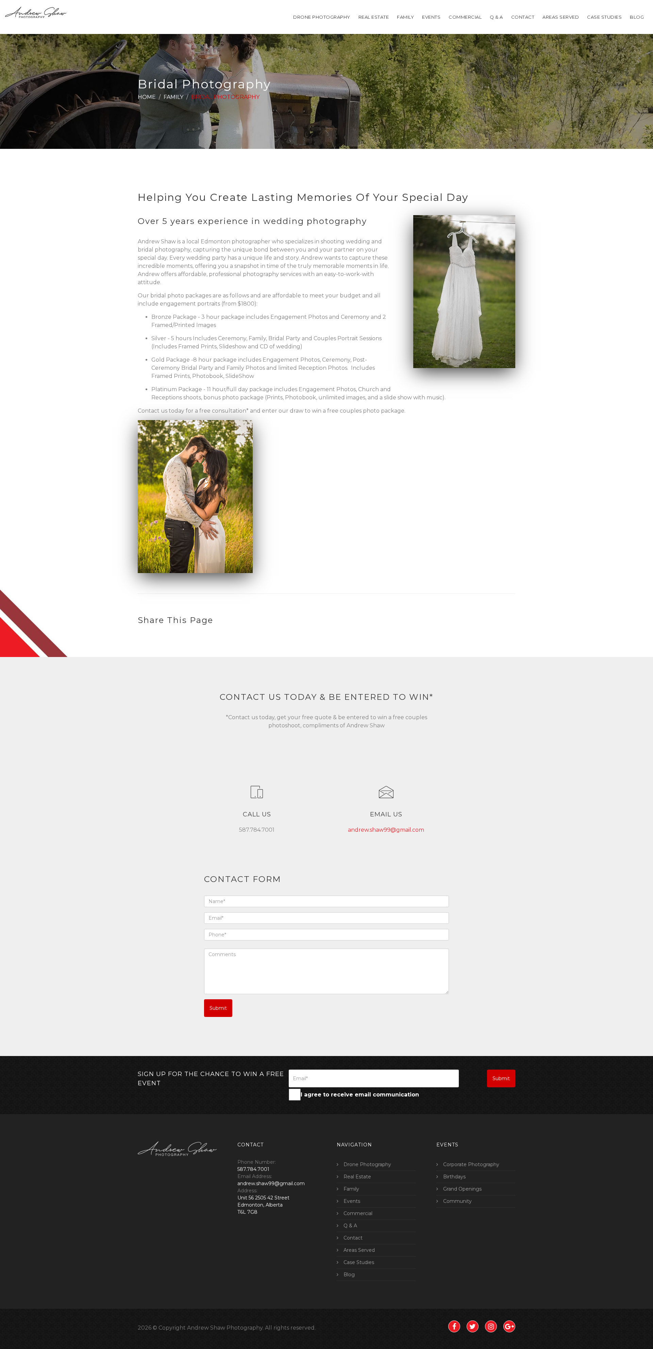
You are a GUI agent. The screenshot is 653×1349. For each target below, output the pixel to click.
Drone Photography (321, 17)
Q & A (496, 17)
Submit (218, 1008)
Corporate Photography (471, 1164)
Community (457, 1201)
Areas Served (560, 17)
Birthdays (454, 1177)
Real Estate (373, 17)
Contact (523, 17)
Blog (637, 17)
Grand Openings (462, 1189)
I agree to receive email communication (360, 1094)
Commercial (465, 17)
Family (405, 17)
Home (147, 97)
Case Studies (604, 17)
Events (431, 17)
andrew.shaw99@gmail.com (386, 830)
